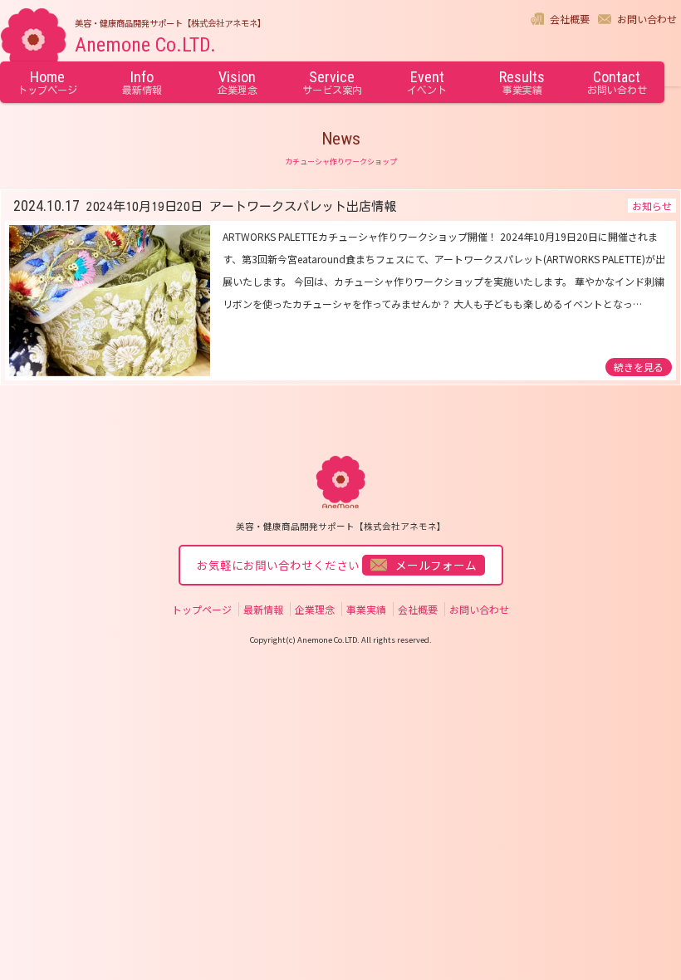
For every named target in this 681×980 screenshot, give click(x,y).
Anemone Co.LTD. (145, 44)
